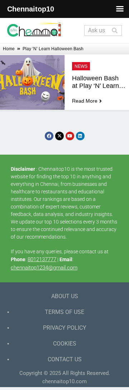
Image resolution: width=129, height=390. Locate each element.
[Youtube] (70, 136)
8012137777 (42, 259)
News (81, 66)
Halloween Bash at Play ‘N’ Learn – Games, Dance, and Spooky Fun (99, 82)
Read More (84, 101)
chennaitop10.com (64, 381)
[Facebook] (49, 136)
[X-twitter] (59, 136)
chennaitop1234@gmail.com (44, 267)
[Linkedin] (80, 136)
